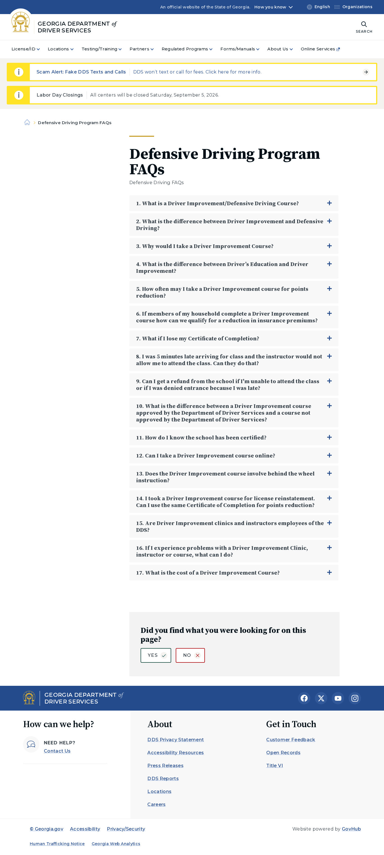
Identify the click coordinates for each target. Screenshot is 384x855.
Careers (156, 804)
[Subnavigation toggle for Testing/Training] (123, 49)
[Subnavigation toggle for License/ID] (41, 49)
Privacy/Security (126, 829)
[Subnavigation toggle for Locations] (75, 49)
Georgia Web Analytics (116, 843)
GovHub (351, 829)
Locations (159, 791)
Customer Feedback (290, 739)
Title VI (274, 765)
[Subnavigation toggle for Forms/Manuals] (261, 49)
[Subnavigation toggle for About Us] (294, 49)
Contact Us (57, 751)
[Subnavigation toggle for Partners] (155, 49)
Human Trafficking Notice (57, 843)
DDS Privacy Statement (175, 739)
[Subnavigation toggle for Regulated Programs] (214, 49)
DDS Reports (163, 778)
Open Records (283, 752)
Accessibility (85, 829)
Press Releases (165, 765)
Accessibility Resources (175, 752)
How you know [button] (270, 7)
